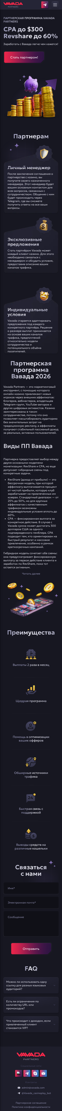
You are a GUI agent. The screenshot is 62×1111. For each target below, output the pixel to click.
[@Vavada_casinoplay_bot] (19, 1093)
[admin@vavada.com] (19, 1087)
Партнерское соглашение (31, 1102)
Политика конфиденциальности (31, 1107)
